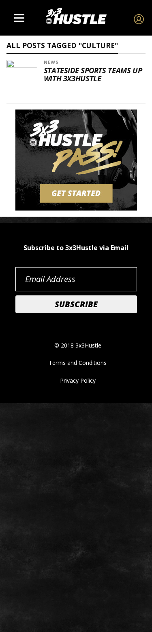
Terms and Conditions (78, 363)
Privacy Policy (78, 380)
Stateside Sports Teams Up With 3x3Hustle (93, 74)
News (51, 62)
